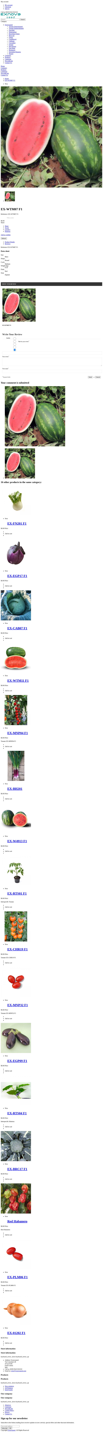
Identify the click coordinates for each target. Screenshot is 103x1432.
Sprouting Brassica (15, 52)
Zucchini (11, 30)
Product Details (10, 242)
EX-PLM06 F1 (17, 1277)
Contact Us (8, 63)
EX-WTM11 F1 (18, 680)
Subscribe (4, 1428)
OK (10, 1428)
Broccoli (11, 36)
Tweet (7, 228)
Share (6, 226)
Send (90, 377)
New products (9, 1386)
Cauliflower (12, 39)
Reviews (7, 244)
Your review (5, 356)
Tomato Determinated (16, 26)
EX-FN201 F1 (16, 523)
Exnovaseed (9, 25)
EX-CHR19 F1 (17, 949)
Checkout (8, 7)
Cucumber (12, 43)
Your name (5, 368)
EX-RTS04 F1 (17, 1113)
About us (8, 1405)
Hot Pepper (12, 46)
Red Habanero (17, 1221)
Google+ (7, 230)
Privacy (7, 1412)
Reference (4, 247)
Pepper (11, 54)
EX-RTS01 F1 (17, 893)
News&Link (9, 61)
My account (8, 5)
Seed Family (9, 1390)
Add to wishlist (5, 235)
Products (7, 57)
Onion (11, 37)
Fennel (11, 45)
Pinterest (7, 231)
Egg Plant (12, 48)
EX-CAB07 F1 (17, 628)
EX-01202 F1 (16, 1333)
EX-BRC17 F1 (17, 1169)
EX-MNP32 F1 (17, 1005)
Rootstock (12, 50)
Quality (8, 338)
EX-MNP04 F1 (17, 733)
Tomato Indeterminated (16, 28)
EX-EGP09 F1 (17, 1061)
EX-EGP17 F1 (17, 576)
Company (8, 55)
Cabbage (11, 41)
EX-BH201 (14, 788)
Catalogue (8, 59)
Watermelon (12, 32)
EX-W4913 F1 (17, 841)
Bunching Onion (14, 34)
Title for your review (23, 341)
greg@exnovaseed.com (18, 1371)
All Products (9, 1388)
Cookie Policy (9, 1410)
